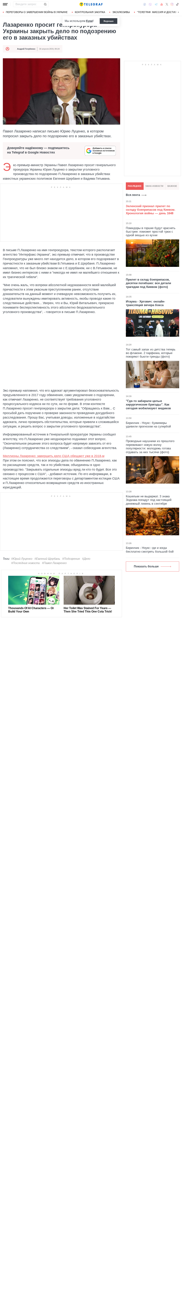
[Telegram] (156, 4)
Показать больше (146, 566)
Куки (89, 20)
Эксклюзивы (121, 12)
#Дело (86, 558)
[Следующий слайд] (178, 12)
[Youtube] (161, 4)
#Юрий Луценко (21, 558)
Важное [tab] (172, 186)
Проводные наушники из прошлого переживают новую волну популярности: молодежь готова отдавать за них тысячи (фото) (150, 446)
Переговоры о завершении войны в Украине (37, 12)
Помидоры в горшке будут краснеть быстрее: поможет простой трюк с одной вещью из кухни (150, 231)
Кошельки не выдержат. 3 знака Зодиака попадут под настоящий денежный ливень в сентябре (149, 500)
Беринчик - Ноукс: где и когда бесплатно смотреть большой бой (150, 549)
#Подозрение (71, 558)
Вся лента (133, 194)
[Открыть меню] (5, 4)
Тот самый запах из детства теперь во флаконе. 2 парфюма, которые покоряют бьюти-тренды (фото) (150, 353)
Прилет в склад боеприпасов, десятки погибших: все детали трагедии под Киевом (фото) (148, 283)
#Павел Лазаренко (54, 563)
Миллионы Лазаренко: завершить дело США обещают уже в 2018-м (53, 456)
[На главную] (91, 4)
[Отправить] (45, 4)
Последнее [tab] (134, 186)
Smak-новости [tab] (154, 186)
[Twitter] (166, 4)
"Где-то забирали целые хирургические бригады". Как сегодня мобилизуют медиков (148, 404)
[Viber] (150, 4)
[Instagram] (172, 4)
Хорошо (108, 21)
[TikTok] (177, 4)
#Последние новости (25, 563)
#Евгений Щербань (47, 558)
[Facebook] (144, 4)
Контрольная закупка (90, 12)
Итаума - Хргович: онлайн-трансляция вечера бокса (145, 303)
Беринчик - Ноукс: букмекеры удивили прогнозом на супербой (148, 424)
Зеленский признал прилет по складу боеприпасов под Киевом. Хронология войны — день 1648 (150, 209)
